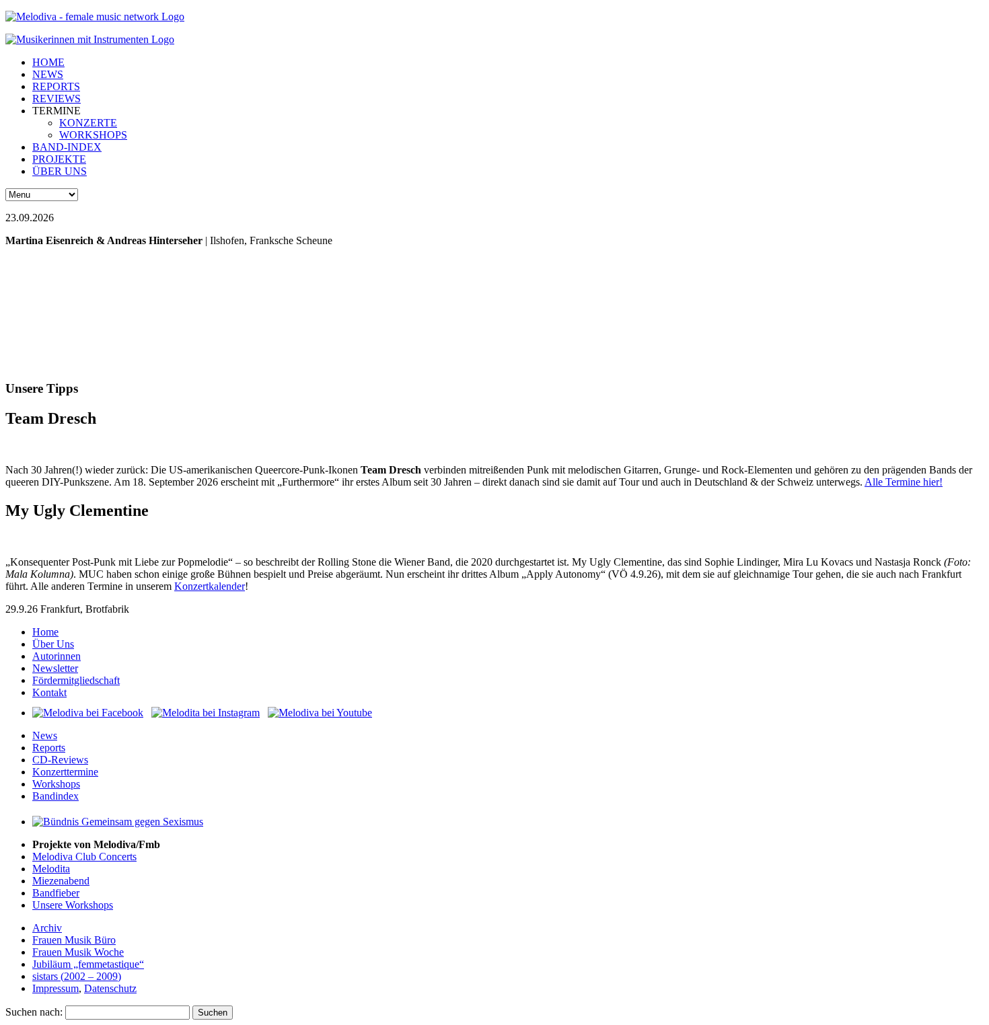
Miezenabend (60, 880)
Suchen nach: (34, 1012)
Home (45, 632)
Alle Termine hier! (904, 482)
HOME (48, 62)
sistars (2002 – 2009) (76, 976)
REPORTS (56, 86)
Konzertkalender (209, 586)
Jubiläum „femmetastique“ (88, 964)
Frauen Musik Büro (74, 940)
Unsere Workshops (72, 905)
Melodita (51, 868)
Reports (48, 747)
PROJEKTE (59, 159)
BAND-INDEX (67, 147)
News (44, 735)
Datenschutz (110, 988)
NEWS (47, 74)
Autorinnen (56, 656)
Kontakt (49, 692)
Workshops (56, 784)
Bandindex (55, 796)
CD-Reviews (60, 759)
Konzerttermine (65, 771)
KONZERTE (88, 122)
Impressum (55, 988)
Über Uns (53, 644)
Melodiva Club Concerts (84, 856)
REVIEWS (56, 98)
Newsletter (55, 668)
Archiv (47, 928)
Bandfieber (55, 893)
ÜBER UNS (59, 171)
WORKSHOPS (93, 135)
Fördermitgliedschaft (76, 680)
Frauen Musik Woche (78, 952)
